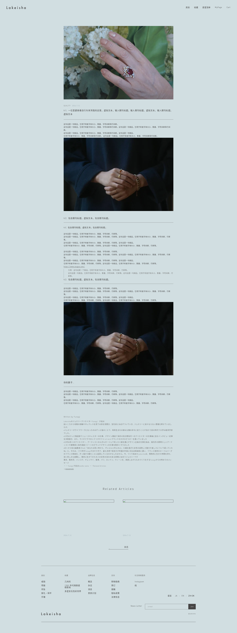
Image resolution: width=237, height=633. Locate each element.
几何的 (68, 582)
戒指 (43, 582)
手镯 (43, 597)
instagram (69, 469)
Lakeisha (193, 614)
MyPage (218, 7)
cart (228, 7)
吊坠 (43, 589)
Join (192, 607)
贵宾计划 (92, 593)
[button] (188, 7)
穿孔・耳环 (46, 593)
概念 (90, 582)
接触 (113, 589)
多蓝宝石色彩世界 (73, 591)
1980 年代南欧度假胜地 (72, 586)
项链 (43, 586)
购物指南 (115, 582)
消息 (90, 589)
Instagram (139, 582)
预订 (113, 586)
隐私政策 (115, 593)
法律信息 (115, 597)
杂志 (126, 547)
